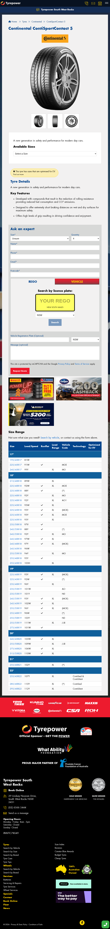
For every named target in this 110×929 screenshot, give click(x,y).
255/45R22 (16, 676)
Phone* (13, 252)
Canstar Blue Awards (64, 851)
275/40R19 (16, 627)
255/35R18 (16, 553)
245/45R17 (16, 469)
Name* (13, 243)
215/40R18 (16, 481)
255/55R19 (16, 622)
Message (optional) (19, 344)
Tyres (6, 844)
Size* (13, 234)
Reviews (58, 848)
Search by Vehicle (11, 848)
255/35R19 (16, 608)
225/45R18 (16, 505)
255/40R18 (16, 558)
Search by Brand (11, 855)
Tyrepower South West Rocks (57, 9)
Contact (7, 897)
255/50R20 (16, 643)
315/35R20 (16, 653)
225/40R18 (16, 485)
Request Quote (20, 371)
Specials (7, 893)
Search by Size (10, 851)
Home (14, 21)
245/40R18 (16, 539)
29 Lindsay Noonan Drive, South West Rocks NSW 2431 (22, 799)
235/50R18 (16, 524)
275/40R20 (16, 648)
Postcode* (15, 270)
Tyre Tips (7, 862)
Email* (13, 261)
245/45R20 (16, 639)
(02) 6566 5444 (17, 807)
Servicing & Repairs (12, 883)
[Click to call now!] (86, 3)
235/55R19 (16, 589)
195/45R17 (16, 460)
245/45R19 (16, 603)
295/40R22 (16, 688)
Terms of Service (82, 364)
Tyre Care (7, 858)
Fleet (6, 904)
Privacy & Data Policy (19, 924)
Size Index (59, 844)
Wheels (7, 865)
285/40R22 (16, 684)
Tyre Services (9, 886)
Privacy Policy (64, 364)
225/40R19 (16, 574)
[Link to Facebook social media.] (82, 922)
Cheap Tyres (60, 858)
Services (7, 876)
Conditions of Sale (36, 924)
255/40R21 (16, 664)
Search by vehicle (50, 437)
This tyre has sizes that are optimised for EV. (34, 173)
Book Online (10, 900)
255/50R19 (16, 618)
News (6, 908)
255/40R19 (16, 613)
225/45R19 (16, 579)
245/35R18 (16, 529)
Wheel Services (10, 890)
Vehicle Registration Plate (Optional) (27, 335)
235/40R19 (16, 584)
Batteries (7, 879)
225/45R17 (16, 464)
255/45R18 (16, 563)
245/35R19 (16, 598)
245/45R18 (16, 548)
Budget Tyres (60, 855)
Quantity (75, 234)
